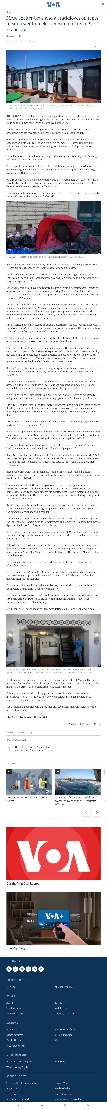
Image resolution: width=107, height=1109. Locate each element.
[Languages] (65, 1105)
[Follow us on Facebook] (9, 969)
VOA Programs (14, 1029)
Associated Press (17, 36)
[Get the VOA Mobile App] (53, 853)
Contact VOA (61, 1083)
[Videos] (42, 1105)
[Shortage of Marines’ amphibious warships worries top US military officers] (78, 782)
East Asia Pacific (15, 1013)
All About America (64, 987)
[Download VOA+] (53, 918)
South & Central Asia (65, 1013)
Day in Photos (13, 1040)
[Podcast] (41, 969)
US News (10, 987)
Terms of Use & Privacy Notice (22, 1083)
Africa (9, 1003)
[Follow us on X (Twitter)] (15, 969)
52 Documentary (63, 1035)
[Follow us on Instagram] (28, 969)
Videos (58, 1040)
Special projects (14, 1035)
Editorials (60, 1062)
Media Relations (63, 1088)
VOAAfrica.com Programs (19, 1062)
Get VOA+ (11, 1094)
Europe (58, 1003)
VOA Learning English (17, 1067)
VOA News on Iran (15, 1046)
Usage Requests (63, 1094)
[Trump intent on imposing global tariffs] (29, 782)
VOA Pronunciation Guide (68, 1099)
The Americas (13, 1008)
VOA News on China (65, 1029)
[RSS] (34, 969)
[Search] (88, 1105)
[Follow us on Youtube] (22, 969)
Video (10, 763)
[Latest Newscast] (19, 1105)
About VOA (12, 1088)
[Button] (97, 47)
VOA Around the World (18, 1099)
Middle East (61, 1008)
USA (8, 12)
